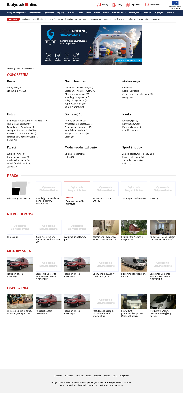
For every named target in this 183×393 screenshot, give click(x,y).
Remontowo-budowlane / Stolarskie (24, 120)
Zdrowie (147, 13)
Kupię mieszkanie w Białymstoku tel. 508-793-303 (48, 239)
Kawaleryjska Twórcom (92, 19)
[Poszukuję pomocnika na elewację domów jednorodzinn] (48, 189)
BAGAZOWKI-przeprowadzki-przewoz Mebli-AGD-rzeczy (132, 313)
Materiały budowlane (75, 130)
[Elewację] (163, 189)
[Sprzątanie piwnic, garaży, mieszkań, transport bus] (20, 301)
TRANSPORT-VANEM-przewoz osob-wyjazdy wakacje (160, 313)
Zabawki (11, 166)
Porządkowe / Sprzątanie (19, 127)
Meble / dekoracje (73, 120)
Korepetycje (128, 120)
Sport (80, 13)
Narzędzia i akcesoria (75, 133)
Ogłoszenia (136, 5)
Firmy (120, 5)
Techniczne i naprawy (17, 124)
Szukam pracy (13, 91)
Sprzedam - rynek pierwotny (78, 91)
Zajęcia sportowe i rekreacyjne (137, 154)
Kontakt (97, 376)
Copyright (92, 382)
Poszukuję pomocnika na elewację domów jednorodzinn (47, 201)
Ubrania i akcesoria (16, 157)
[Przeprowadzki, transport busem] (134, 264)
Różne (10, 140)
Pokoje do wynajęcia (74, 100)
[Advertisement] (91, 343)
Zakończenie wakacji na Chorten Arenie (65, 19)
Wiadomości (35, 13)
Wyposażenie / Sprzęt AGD (77, 124)
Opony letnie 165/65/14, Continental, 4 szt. (104, 275)
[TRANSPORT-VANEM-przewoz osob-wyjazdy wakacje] (163, 301)
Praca (88, 13)
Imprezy (105, 5)
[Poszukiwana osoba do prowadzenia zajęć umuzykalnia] (106, 301)
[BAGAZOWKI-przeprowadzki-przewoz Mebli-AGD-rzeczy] (134, 301)
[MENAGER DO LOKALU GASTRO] (106, 189)
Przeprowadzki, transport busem (133, 275)
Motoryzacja (135, 13)
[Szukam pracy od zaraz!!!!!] (134, 189)
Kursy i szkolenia (130, 127)
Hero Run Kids (155, 19)
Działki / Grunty (72, 107)
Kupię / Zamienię (73, 103)
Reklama (69, 376)
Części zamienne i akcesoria (136, 94)
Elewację (154, 198)
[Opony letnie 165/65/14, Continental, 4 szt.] (106, 264)
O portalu (58, 376)
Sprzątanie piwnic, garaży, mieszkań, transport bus (19, 312)
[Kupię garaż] (20, 227)
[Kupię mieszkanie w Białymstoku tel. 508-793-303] (48, 227)
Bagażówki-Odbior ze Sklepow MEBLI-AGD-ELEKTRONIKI (46, 276)
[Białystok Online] (22, 5)
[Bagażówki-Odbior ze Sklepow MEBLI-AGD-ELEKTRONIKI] (48, 264)
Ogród (68, 137)
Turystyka (158, 13)
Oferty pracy (13, 87)
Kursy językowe (129, 124)
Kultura (71, 13)
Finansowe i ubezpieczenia (20, 133)
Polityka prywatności (60, 382)
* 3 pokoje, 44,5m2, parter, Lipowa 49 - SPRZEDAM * (162, 238)
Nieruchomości (119, 13)
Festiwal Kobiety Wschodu (137, 19)
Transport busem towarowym (15, 275)
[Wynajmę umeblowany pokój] (77, 227)
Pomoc (107, 376)
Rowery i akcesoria (131, 157)
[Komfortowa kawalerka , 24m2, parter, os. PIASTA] (106, 227)
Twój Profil (124, 376)
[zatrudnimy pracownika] (20, 189)
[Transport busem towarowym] (20, 264)
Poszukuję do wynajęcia (76, 97)
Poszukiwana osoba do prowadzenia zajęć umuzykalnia (104, 313)
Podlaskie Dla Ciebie (40, 19)
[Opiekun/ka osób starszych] (77, 189)
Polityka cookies (79, 382)
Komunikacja (155, 5)
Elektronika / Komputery (77, 127)
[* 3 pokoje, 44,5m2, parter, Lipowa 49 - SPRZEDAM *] (163, 227)
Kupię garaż (12, 237)
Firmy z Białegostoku (16, 13)
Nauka (106, 13)
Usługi (125, 97)
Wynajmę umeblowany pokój (75, 238)
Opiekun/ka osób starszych (75, 202)
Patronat (79, 376)
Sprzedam (127, 87)
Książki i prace (129, 130)
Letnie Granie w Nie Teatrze (114, 19)
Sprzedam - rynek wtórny (77, 87)
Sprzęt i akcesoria (131, 160)
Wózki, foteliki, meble (17, 163)
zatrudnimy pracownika (18, 198)
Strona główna (13, 69)
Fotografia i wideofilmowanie (21, 137)
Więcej (169, 13)
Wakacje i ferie (14, 154)
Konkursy (26, 19)
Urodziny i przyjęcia (16, 160)
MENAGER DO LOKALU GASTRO (103, 199)
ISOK (115, 376)
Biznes (97, 13)
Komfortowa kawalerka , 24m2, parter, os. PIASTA (104, 238)
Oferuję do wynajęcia (75, 94)
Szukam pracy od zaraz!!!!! (133, 198)
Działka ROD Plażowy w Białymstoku (132, 238)
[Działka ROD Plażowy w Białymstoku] (134, 227)
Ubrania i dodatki (73, 154)
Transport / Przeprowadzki (20, 130)
